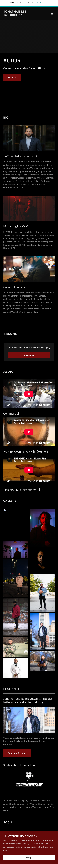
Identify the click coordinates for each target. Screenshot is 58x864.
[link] (21, 15)
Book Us (12, 77)
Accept (29, 857)
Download (29, 355)
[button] (52, 13)
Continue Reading (17, 753)
